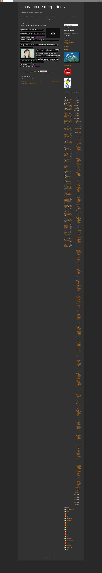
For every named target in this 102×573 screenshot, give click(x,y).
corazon (65, 155)
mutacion (66, 225)
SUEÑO (65, 114)
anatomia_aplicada (48, 19)
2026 (76, 99)
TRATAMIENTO (67, 115)
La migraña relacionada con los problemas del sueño (78, 443)
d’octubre (78, 126)
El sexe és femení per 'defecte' (78, 427)
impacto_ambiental (67, 209)
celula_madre (67, 148)
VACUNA (66, 117)
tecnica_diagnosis (67, 242)
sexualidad (66, 238)
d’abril (77, 487)
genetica (46, 16)
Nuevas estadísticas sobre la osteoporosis (78, 174)
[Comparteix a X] (43, 71)
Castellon (70, 108)
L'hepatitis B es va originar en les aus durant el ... (78, 483)
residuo (68, 235)
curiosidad (66, 157)
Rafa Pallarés (69, 543)
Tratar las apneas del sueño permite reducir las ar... (78, 461)
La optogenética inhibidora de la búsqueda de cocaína (78, 239)
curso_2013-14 (67, 176)
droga (65, 189)
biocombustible (66, 130)
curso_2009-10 (67, 166)
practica (40, 19)
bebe (68, 129)
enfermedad (69, 194)
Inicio (21, 16)
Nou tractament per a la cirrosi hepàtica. (78, 338)
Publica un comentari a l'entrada (28, 78)
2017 (76, 113)
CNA (67, 513)
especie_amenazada (67, 200)
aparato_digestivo (69, 122)
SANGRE (68, 113)
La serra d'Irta (67, 47)
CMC (65, 106)
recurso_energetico (68, 232)
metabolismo (39, 16)
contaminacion (68, 16)
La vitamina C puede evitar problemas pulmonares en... (78, 363)
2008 (76, 500)
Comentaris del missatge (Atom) (32, 83)
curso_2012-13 (41, 72)
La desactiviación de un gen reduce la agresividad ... (78, 351)
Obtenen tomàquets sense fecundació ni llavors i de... (78, 149)
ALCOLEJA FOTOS (70, 509)
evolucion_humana (67, 202)
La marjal (67, 46)
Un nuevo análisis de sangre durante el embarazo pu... (78, 227)
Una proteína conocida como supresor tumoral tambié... (78, 259)
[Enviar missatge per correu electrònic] (38, 71)
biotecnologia (66, 136)
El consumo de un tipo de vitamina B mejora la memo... (78, 419)
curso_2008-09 (67, 164)
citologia (32, 16)
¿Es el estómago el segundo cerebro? (78, 293)
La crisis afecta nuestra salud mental (78, 183)
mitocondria (66, 224)
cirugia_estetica (35, 72)
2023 (76, 103)
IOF (67, 525)
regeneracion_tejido (47, 72)
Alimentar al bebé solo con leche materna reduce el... (78, 277)
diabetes (68, 188)
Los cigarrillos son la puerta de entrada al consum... (78, 232)
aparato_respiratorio (67, 128)
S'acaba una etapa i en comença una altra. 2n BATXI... (78, 136)
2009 (76, 499)
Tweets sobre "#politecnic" (69, 65)
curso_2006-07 (67, 159)
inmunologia (60, 16)
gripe (71, 206)
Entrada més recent (24, 81)
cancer (70, 141)
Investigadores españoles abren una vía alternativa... (78, 389)
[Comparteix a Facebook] (44, 71)
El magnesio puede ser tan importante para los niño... (78, 288)
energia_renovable (67, 193)
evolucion (68, 201)
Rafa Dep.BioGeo (70, 540)
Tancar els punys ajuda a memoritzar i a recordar (78, 305)
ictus (65, 208)
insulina (68, 215)
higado (68, 207)
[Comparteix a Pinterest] (46, 71)
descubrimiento (69, 187)
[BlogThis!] (42, 71)
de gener (78, 492)
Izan (67, 527)
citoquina (66, 153)
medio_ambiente (23, 19)
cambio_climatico (33, 19)
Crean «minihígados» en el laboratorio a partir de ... (78, 246)
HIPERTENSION (69, 109)
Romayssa (69, 545)
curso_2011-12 (67, 171)
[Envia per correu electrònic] (40, 71)
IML (67, 523)
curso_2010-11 (67, 169)
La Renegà (67, 45)
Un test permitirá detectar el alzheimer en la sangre (78, 376)
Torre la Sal (67, 49)
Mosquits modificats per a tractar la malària (78, 165)
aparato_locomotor (69, 123)
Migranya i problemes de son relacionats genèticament (78, 370)
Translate (73, 27)
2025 (76, 100)
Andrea (68, 511)
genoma (65, 206)
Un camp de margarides (42, 6)
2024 (76, 102)
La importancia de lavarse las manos (78, 194)
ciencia (68, 149)
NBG (67, 536)
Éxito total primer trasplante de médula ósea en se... (78, 200)
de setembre (78, 128)
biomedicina (66, 133)
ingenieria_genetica (68, 213)
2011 (76, 496)
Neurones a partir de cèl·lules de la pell (78, 160)
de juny (77, 131)
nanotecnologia (66, 226)
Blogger (57, 557)
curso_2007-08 (67, 161)
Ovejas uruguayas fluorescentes (78, 396)
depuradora (69, 186)
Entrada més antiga (56, 81)
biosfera (75, 16)
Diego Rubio (69, 514)
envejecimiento (66, 199)
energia (70, 189)
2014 (76, 118)
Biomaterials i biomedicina (78, 478)
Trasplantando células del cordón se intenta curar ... (78, 431)
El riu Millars (67, 43)
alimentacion (66, 119)
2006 (76, 504)
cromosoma (66, 156)
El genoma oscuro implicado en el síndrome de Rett (78, 449)
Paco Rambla (69, 538)
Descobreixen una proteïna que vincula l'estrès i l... (78, 154)
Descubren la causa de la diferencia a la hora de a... (78, 437)
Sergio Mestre (69, 547)
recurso (80, 16)
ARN (65, 99)
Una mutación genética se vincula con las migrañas (78, 252)
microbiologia (53, 16)
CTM (70, 107)
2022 (76, 105)
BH (30, 72)
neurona (65, 228)
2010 (76, 497)
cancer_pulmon (67, 146)
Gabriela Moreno (70, 522)
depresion (70, 185)
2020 (76, 108)
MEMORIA (68, 110)
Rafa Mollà (69, 542)
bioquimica (26, 16)
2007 (76, 502)
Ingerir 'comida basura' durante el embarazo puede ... (78, 383)
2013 (76, 120)
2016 (76, 115)
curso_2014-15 (67, 178)
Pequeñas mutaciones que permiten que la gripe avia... (78, 299)
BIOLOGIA (67, 102)
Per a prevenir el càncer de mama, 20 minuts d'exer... (78, 344)
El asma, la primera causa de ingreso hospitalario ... (78, 207)
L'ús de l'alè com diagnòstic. (78, 423)
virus (67, 244)
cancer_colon (69, 142)
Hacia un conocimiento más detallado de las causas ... (78, 220)
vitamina (65, 245)
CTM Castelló (67, 40)
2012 (76, 494)
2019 (76, 110)
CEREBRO (66, 105)
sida (71, 238)
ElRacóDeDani (69, 518)
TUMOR (65, 116)
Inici (40, 81)
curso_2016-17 (67, 183)
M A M (68, 534)
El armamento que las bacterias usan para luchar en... (78, 323)
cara (32, 72)
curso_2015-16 (67, 181)
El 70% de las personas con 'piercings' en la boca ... (78, 265)
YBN (67, 549)
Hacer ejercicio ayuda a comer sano (78, 401)
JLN (67, 529)
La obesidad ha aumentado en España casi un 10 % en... (78, 142)
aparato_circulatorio (68, 121)
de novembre (78, 124)
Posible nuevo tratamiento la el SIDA (78, 169)
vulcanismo (66, 246)
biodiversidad (66, 131)
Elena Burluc (69, 520)
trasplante (53, 72)
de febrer (78, 490)
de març (77, 489)
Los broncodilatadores (78, 179)
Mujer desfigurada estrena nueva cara (78, 282)
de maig (77, 132)
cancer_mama (69, 143)
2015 (76, 116)
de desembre (78, 121)
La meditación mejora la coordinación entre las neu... (78, 333)
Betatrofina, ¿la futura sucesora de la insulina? (78, 189)
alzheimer (66, 120)
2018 (76, 112)
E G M (68, 516)
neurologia (66, 227)
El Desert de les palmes (69, 42)
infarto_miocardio (69, 211)
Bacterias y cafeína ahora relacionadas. (78, 455)
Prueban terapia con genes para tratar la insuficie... (78, 271)
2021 (76, 107)
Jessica (68, 531)
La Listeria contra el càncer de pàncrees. (78, 328)
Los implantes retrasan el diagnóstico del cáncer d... (78, 310)
